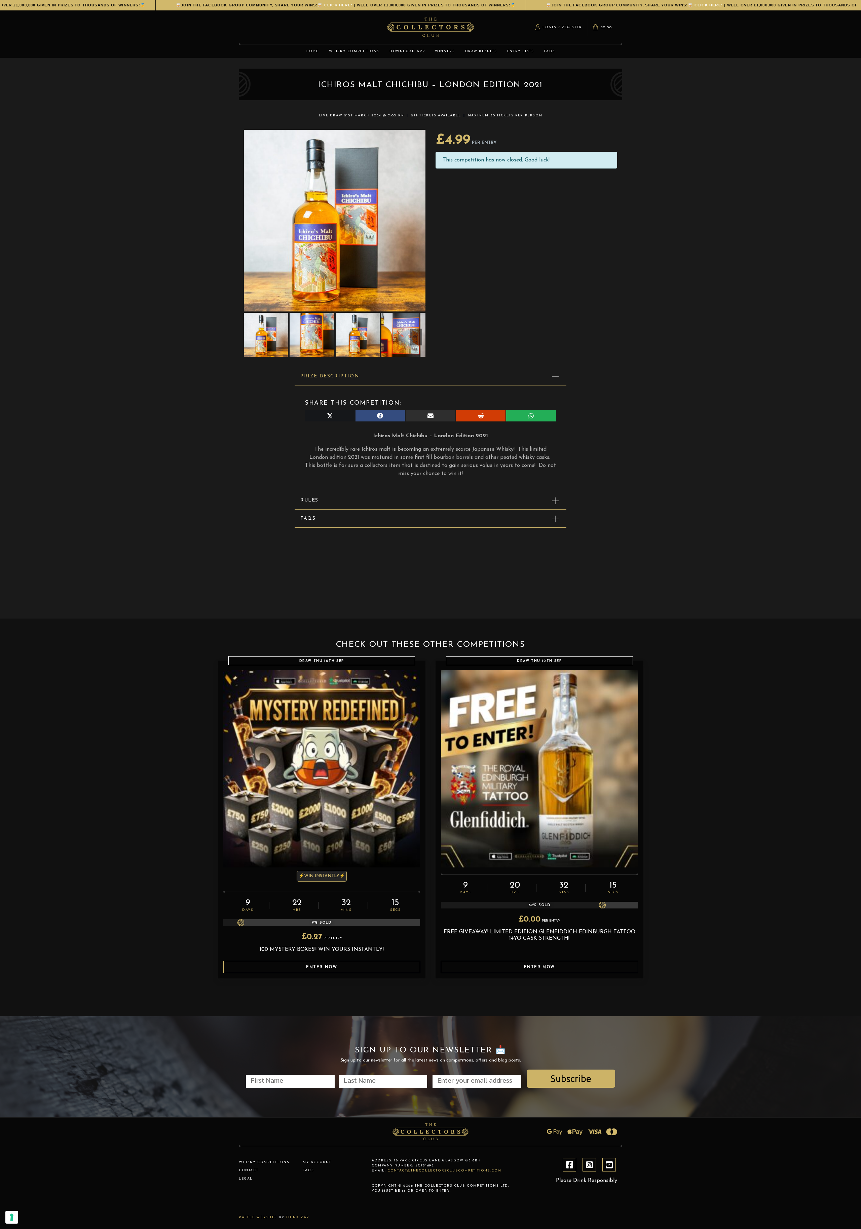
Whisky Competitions (264, 1162)
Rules (309, 500)
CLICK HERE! (295, 5)
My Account (317, 1162)
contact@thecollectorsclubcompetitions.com (444, 1170)
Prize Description (329, 376)
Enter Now (321, 967)
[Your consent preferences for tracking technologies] (11, 1217)
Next (416, 337)
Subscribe (571, 1078)
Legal (246, 1179)
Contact (248, 1170)
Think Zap (297, 1217)
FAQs (307, 518)
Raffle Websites (258, 1217)
